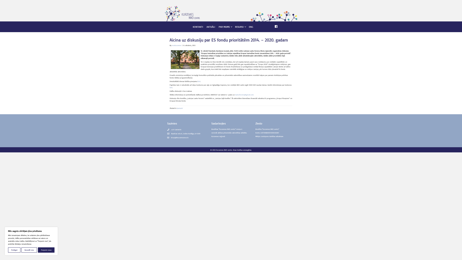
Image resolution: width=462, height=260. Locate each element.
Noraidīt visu (29, 250)
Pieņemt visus (46, 250)
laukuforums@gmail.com (244, 95)
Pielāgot (14, 250)
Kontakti (198, 26)
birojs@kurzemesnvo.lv (180, 137)
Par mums (224, 26)
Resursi (239, 26)
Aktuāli (211, 26)
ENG (251, 26)
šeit (199, 81)
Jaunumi (180, 108)
